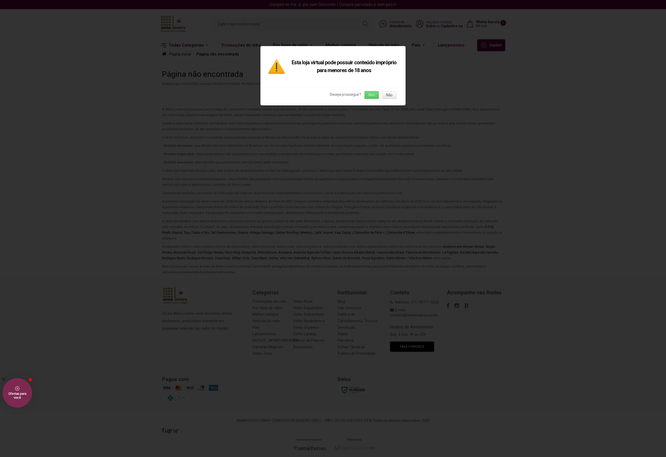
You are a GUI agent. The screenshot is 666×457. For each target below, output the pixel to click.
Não (389, 95)
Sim (371, 95)
